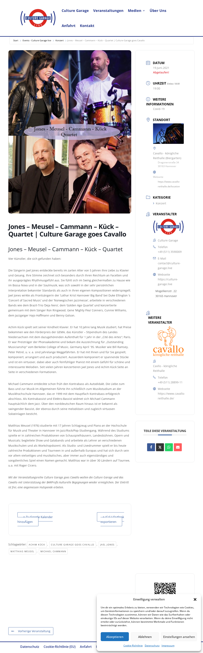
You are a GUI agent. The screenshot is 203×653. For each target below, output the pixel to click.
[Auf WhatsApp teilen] (169, 447)
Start (15, 40)
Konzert (60, 40)
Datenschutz (152, 645)
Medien (134, 10)
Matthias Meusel (22, 551)
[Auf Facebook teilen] (151, 447)
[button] (195, 599)
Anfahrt (69, 25)
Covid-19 (159, 109)
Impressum (168, 645)
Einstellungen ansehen (179, 637)
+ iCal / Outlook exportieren (112, 519)
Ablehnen (145, 637)
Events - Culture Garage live (37, 40)
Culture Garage (75, 10)
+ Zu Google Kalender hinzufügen (35, 519)
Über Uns (158, 10)
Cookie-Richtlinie (133, 645)
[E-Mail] (178, 447)
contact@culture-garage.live (169, 265)
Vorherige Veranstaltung (34, 631)
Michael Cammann (53, 551)
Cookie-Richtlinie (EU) (60, 647)
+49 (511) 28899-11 (170, 382)
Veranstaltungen (108, 10)
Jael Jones (107, 544)
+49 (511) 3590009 (170, 252)
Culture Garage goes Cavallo (72, 544)
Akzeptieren (114, 637)
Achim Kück (37, 544)
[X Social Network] (160, 447)
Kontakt (87, 25)
